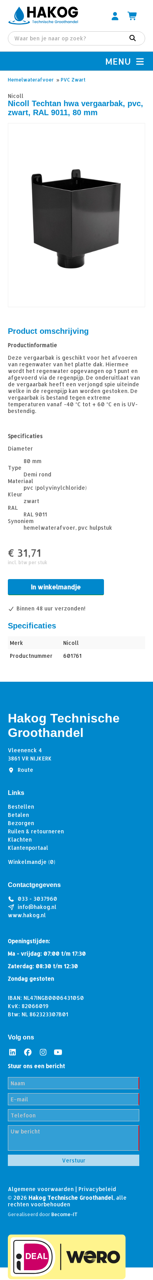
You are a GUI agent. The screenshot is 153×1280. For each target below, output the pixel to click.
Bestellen (21, 806)
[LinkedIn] (12, 1052)
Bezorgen (21, 823)
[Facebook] (28, 1052)
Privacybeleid (97, 1189)
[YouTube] (58, 1052)
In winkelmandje (56, 587)
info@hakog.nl (37, 906)
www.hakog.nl (27, 915)
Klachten (20, 839)
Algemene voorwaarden (41, 1189)
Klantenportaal (28, 847)
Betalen (18, 814)
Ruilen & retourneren (36, 831)
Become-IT (64, 1214)
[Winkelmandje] (133, 16)
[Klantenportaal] (115, 16)
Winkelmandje (31, 861)
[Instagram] (43, 1052)
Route (25, 769)
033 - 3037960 (37, 898)
